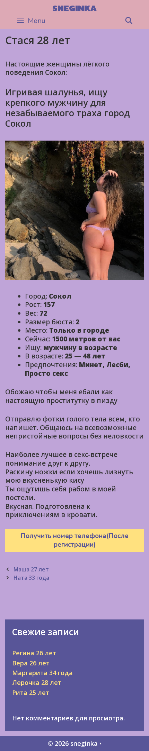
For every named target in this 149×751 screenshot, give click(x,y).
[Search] (129, 21)
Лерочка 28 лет (36, 682)
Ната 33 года (31, 578)
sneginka (74, 8)
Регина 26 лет (34, 653)
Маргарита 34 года (42, 673)
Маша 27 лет (31, 569)
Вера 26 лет (31, 663)
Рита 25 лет (30, 692)
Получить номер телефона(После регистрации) (75, 540)
